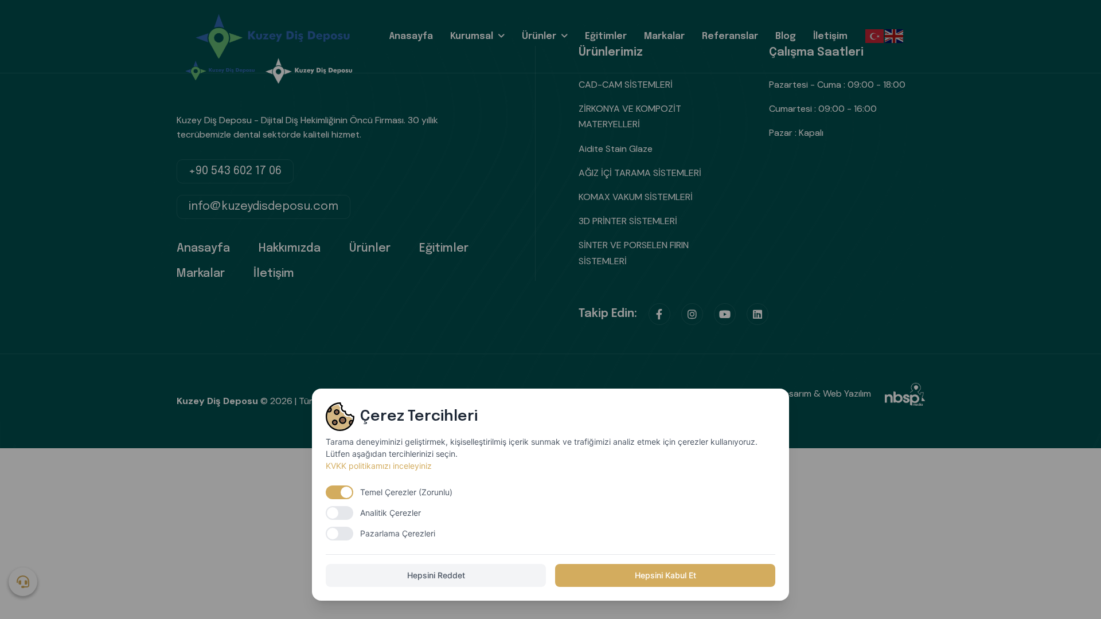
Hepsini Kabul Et (665, 575)
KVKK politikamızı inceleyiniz (379, 466)
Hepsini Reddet (436, 575)
